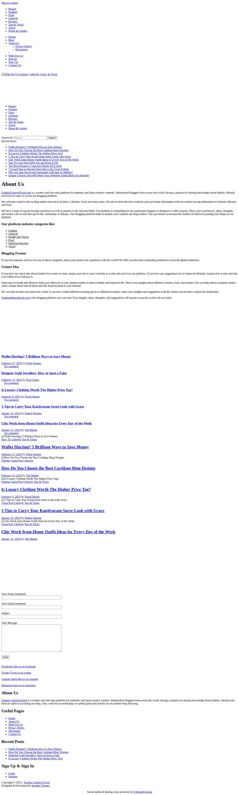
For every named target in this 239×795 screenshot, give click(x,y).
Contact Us (14, 65)
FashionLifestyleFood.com (16, 192)
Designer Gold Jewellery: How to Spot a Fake (34, 373)
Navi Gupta (32, 379)
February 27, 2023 (11, 363)
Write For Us (15, 55)
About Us (13, 43)
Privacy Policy (23, 46)
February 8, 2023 (10, 396)
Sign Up (13, 62)
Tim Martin (31, 430)
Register (12, 776)
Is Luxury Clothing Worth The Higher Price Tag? (35, 153)
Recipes (12, 21)
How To (6, 439)
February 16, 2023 (11, 475)
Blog (11, 40)
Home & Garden (17, 30)
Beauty (12, 8)
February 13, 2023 (11, 379)
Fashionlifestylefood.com (15, 297)
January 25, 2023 (10, 413)
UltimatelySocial (143, 791)
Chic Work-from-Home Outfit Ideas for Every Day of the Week (43, 159)
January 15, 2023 (10, 430)
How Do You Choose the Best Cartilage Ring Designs (38, 150)
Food (11, 15)
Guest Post (17, 460)
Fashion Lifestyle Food (14, 700)
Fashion (12, 12)
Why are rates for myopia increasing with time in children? (40, 172)
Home (11, 36)
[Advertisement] (106, 89)
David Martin (32, 396)
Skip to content (9, 2)
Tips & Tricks (15, 24)
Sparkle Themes (41, 785)
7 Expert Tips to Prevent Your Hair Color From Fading (38, 169)
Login (11, 773)
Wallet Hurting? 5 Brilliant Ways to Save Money (35, 147)
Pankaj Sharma (33, 413)
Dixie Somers (33, 363)
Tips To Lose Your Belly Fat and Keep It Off (33, 162)
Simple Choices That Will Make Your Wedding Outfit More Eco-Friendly (48, 175)
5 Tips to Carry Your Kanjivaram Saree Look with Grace (39, 156)
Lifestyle (13, 18)
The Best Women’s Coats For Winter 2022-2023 (35, 166)
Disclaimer (21, 49)
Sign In (12, 58)
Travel (11, 27)
